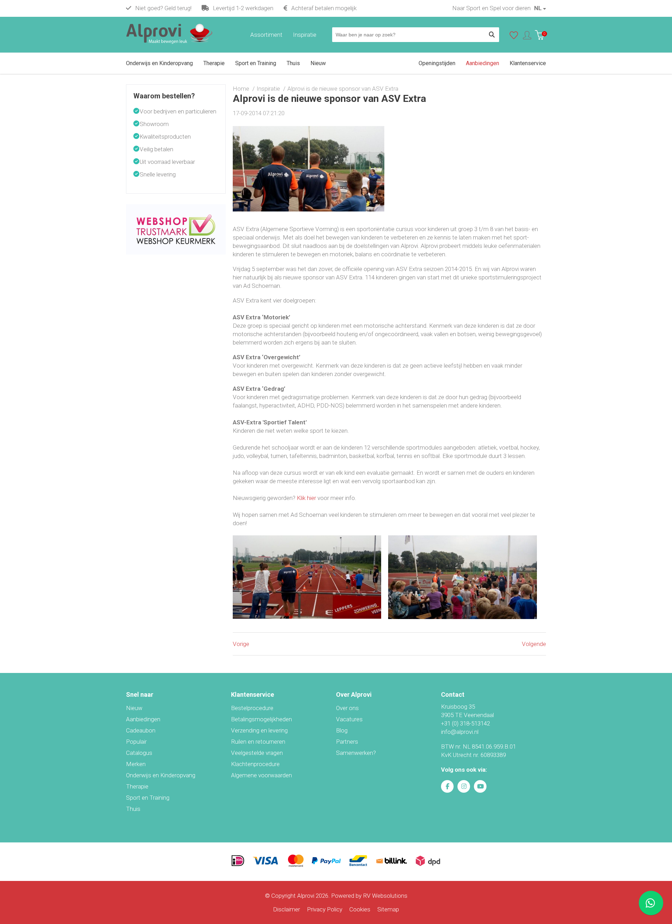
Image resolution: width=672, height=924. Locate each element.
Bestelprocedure (252, 707)
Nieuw (134, 707)
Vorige (241, 643)
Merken (136, 763)
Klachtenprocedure (255, 763)
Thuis (133, 808)
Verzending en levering (259, 730)
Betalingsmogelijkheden (261, 719)
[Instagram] (463, 786)
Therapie (137, 786)
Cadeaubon (140, 730)
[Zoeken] (491, 34)
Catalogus (139, 752)
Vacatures (349, 719)
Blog (342, 730)
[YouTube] (480, 786)
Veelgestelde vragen (257, 752)
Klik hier (306, 497)
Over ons (347, 707)
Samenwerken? (356, 752)
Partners (347, 741)
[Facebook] (447, 786)
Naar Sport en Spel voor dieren (491, 8)
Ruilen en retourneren (258, 741)
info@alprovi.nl (459, 731)
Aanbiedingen (143, 719)
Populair (136, 741)
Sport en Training (147, 797)
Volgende (534, 643)
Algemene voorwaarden (261, 775)
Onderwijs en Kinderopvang (160, 775)
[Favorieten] (514, 36)
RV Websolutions (385, 895)
